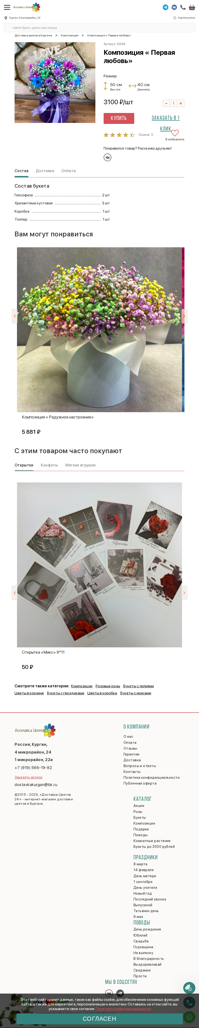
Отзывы (130, 748)
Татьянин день (146, 911)
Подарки (141, 829)
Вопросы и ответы (140, 766)
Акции (138, 805)
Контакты (132, 772)
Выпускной (142, 905)
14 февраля (143, 870)
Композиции (81, 686)
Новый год (142, 893)
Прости (140, 976)
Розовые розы (108, 686)
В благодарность (148, 958)
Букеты (139, 817)
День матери (144, 876)
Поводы (140, 835)
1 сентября (143, 882)
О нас (128, 736)
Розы (137, 812)
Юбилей (140, 935)
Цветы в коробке (102, 693)
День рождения (147, 929)
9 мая (138, 917)
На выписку (143, 953)
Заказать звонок (28, 777)
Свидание (142, 970)
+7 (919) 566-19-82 (33, 767)
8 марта (140, 864)
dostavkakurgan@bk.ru (36, 784)
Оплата (130, 742)
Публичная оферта (140, 783)
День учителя (145, 887)
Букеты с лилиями (138, 686)
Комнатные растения (152, 841)
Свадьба (141, 941)
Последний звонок (149, 899)
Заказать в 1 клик (166, 119)
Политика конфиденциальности (123, 1008)
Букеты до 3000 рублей (154, 846)
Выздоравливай (147, 964)
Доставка (132, 760)
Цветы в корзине (29, 693)
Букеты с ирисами (135, 693)
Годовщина (143, 947)
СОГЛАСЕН (99, 1018)
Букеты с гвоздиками (65, 693)
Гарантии (132, 754)
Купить (119, 118)
